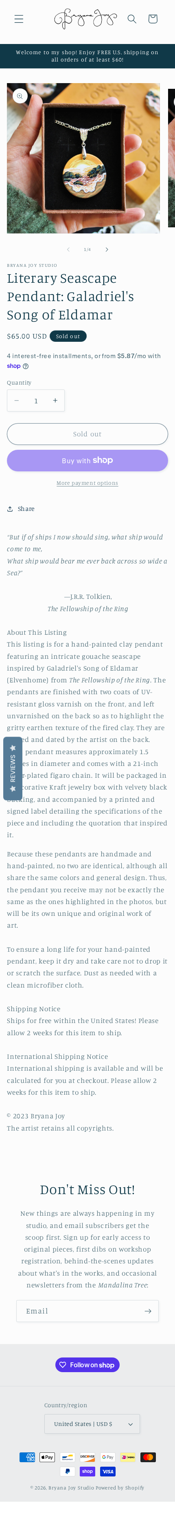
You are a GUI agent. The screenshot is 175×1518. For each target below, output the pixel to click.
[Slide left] (68, 249)
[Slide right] (107, 249)
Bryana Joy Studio (71, 1488)
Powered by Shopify (120, 1488)
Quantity (19, 382)
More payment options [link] (87, 482)
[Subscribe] (148, 1311)
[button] (19, 19)
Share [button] (26, 508)
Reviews (13, 769)
